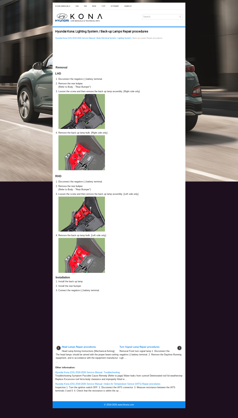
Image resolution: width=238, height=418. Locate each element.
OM (77, 6)
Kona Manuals (62, 6)
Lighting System (124, 38)
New (94, 6)
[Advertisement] (119, 53)
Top (103, 6)
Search (128, 6)
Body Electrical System (106, 38)
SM (85, 6)
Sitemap (115, 6)
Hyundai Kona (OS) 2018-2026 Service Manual (75, 38)
